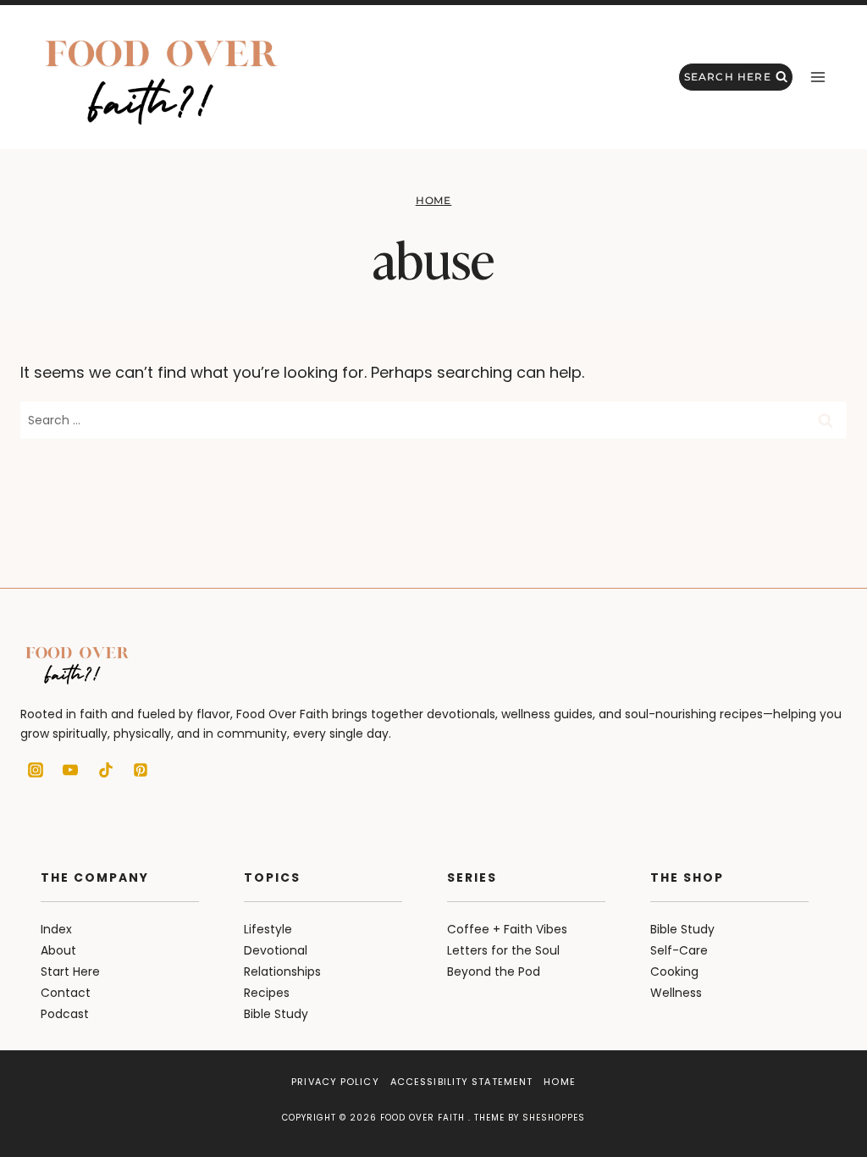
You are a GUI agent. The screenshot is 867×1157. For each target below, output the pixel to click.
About (58, 950)
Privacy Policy (334, 1081)
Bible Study (276, 1013)
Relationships (282, 971)
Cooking (674, 971)
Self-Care (679, 950)
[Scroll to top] (824, 1105)
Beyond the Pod (493, 971)
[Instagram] (35, 770)
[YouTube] (70, 770)
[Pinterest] (140, 770)
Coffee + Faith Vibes (507, 929)
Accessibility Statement (461, 1081)
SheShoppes (553, 1117)
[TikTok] (106, 770)
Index (56, 929)
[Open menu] (817, 77)
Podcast (65, 1013)
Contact (66, 992)
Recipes (267, 992)
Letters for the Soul (503, 950)
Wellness (676, 992)
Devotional (275, 950)
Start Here (70, 971)
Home (434, 200)
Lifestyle (268, 929)
